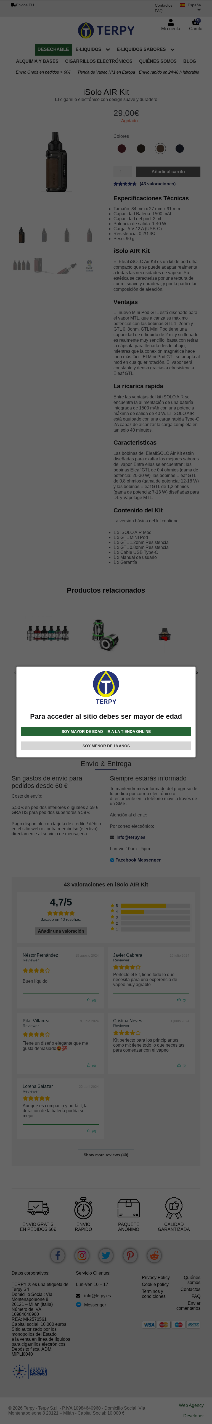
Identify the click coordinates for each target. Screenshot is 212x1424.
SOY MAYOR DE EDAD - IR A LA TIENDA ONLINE (106, 731)
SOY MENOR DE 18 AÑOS (106, 746)
